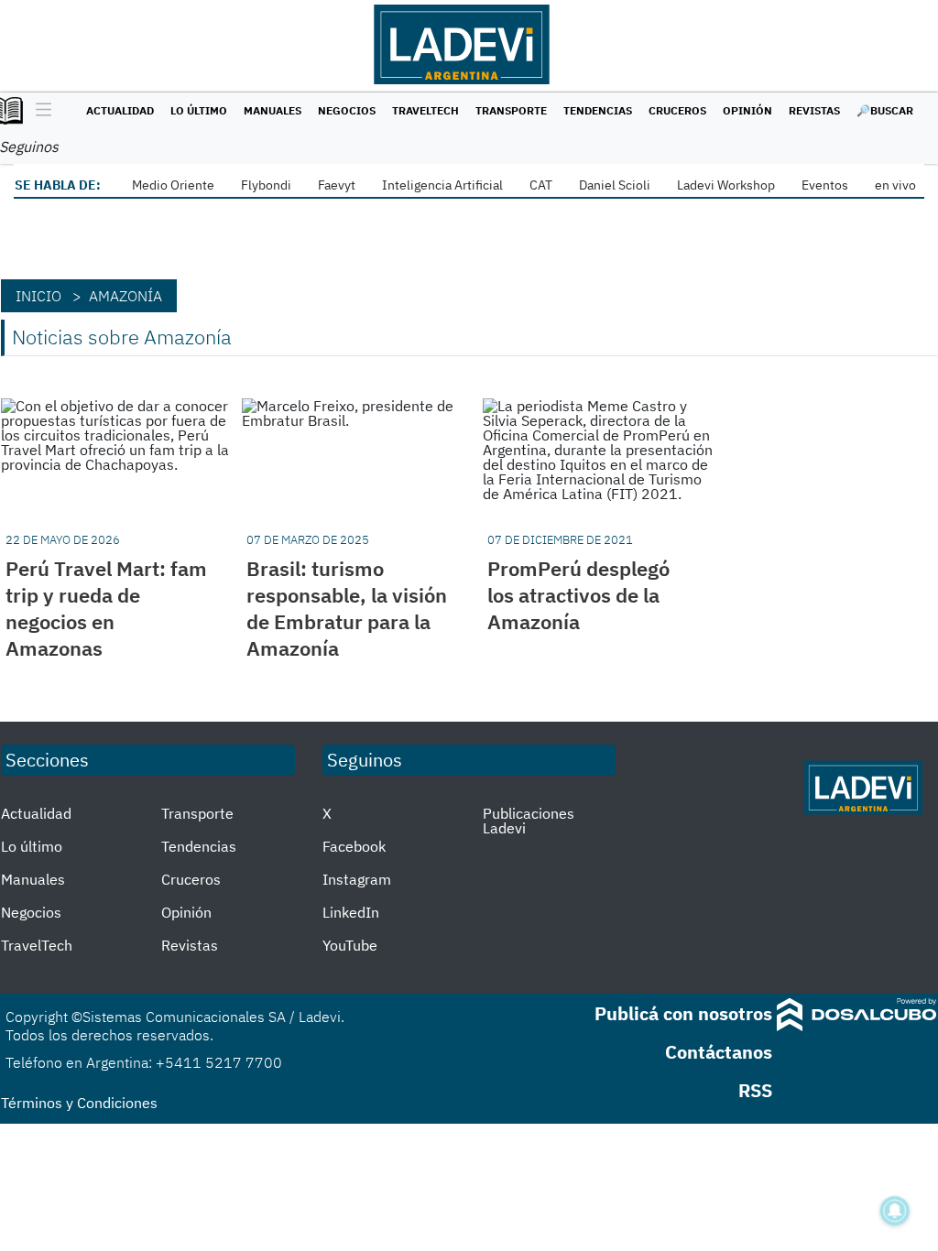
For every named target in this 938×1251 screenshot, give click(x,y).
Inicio (38, 296)
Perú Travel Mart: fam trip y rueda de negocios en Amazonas (106, 608)
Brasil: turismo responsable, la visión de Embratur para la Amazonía (346, 608)
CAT (540, 185)
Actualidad (120, 110)
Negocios (347, 110)
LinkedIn (350, 912)
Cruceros (677, 110)
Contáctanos (718, 1051)
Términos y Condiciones (79, 1102)
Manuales (272, 110)
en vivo (895, 185)
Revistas (814, 110)
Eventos (825, 185)
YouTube (349, 945)
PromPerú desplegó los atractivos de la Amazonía (578, 595)
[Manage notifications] (895, 1210)
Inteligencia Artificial (442, 185)
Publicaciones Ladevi (528, 820)
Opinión (747, 110)
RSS (755, 1090)
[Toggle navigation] (39, 111)
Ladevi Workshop (726, 185)
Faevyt (336, 185)
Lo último (198, 110)
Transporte (511, 110)
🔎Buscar (884, 110)
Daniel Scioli (614, 185)
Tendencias (597, 110)
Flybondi (266, 185)
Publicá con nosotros (683, 1013)
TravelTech (425, 110)
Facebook (354, 846)
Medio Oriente (173, 185)
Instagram (356, 879)
